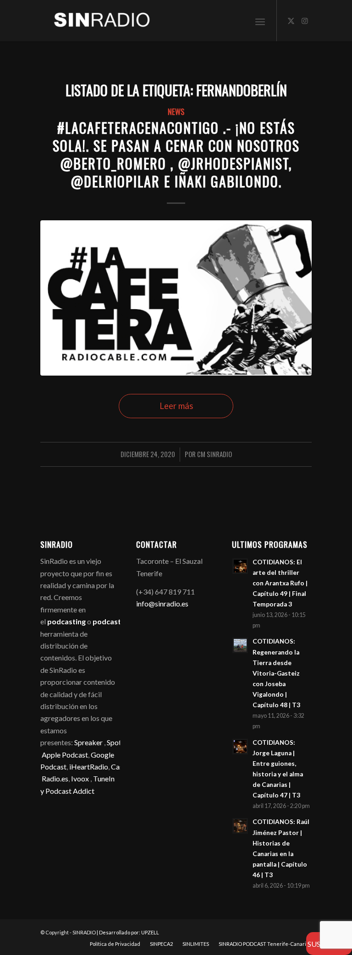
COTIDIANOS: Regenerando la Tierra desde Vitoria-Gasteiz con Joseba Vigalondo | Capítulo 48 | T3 (276, 673)
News (176, 111)
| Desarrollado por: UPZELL (128, 932)
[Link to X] (291, 20)
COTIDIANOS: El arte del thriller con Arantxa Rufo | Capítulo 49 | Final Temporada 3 (280, 583)
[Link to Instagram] (305, 20)
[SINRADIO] (95, 20)
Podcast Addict (69, 790)
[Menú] (260, 20)
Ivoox (80, 778)
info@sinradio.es (162, 603)
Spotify (118, 742)
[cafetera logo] (175, 297)
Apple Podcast (65, 754)
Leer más (176, 406)
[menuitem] (260, 20)
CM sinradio (214, 454)
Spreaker (88, 742)
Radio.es (55, 778)
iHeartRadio (88, 766)
